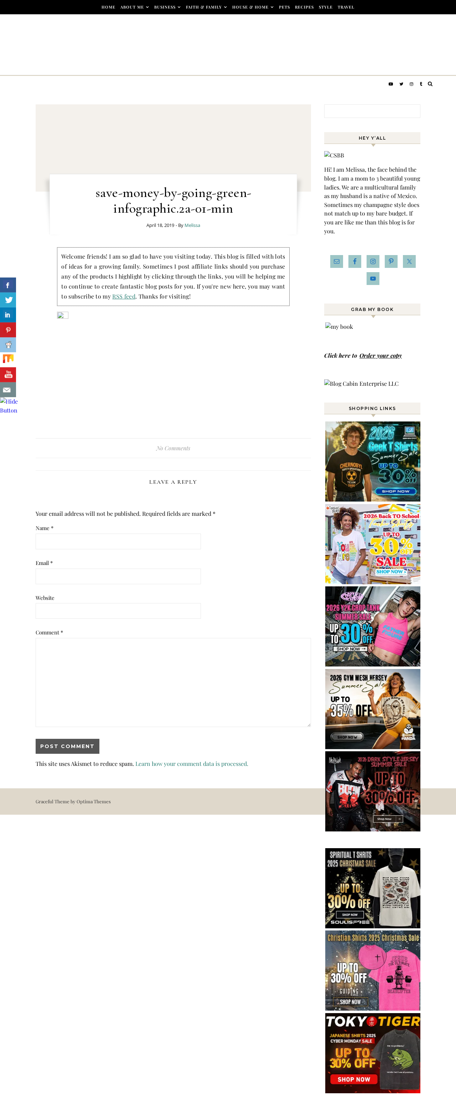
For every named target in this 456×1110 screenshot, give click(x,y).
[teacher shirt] (373, 582)
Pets (284, 7)
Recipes (304, 7)
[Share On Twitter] (8, 299)
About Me (132, 7)
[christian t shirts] (373, 1008)
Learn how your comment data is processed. (191, 763)
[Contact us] (8, 389)
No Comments (173, 448)
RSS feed (123, 296)
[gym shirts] (373, 747)
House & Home (250, 7)
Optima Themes (94, 801)
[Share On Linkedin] (8, 314)
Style (326, 7)
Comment (49, 632)
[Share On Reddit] (8, 344)
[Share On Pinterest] (8, 329)
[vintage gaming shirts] (373, 829)
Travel (346, 7)
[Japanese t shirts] (373, 1091)
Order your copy (380, 355)
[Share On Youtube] (8, 374)
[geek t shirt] (373, 499)
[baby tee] (373, 664)
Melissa (192, 225)
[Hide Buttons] (9, 410)
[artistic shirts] (373, 926)
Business (165, 7)
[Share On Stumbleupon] (8, 359)
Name (44, 527)
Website (45, 597)
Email (44, 562)
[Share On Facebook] (8, 285)
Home (108, 7)
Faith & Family (204, 7)
